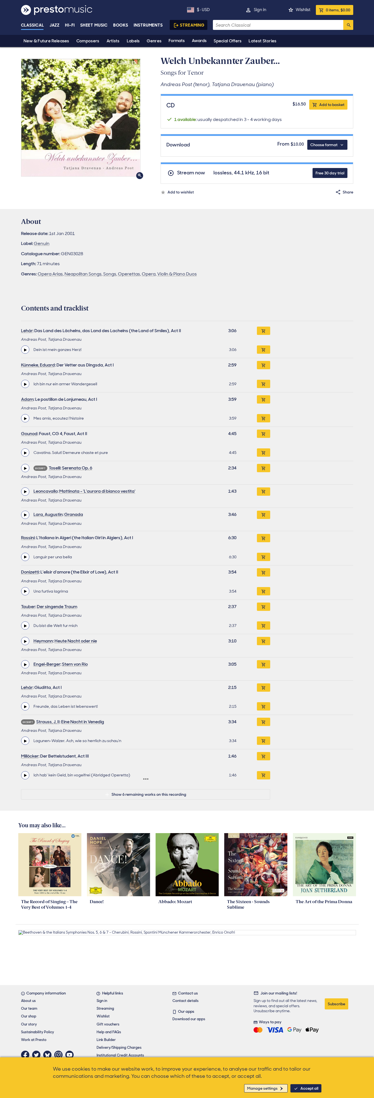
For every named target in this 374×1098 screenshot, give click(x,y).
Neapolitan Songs (83, 274)
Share (348, 192)
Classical (32, 25)
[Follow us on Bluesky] (48, 1055)
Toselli (54, 468)
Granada (73, 514)
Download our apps (188, 1019)
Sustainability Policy (37, 1032)
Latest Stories (262, 41)
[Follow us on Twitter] (37, 1055)
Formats (177, 40)
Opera (149, 274)
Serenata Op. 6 (77, 468)
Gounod (29, 433)
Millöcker (29, 756)
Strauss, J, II (48, 722)
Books (120, 25)
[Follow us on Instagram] (59, 1055)
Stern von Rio (75, 664)
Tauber (28, 606)
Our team (29, 1008)
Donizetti (30, 572)
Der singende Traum (57, 606)
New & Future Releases (46, 41)
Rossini (28, 538)
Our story (29, 1024)
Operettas (129, 274)
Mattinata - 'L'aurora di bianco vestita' (97, 491)
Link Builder (106, 1039)
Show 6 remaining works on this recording (149, 794)
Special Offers (227, 41)
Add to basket (331, 104)
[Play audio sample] (25, 349)
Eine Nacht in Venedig (82, 722)
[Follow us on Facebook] (26, 1055)
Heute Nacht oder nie (76, 641)
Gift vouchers (108, 1024)
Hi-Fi (70, 25)
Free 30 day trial (330, 172)
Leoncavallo (45, 491)
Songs (109, 274)
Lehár (27, 331)
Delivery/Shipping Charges (119, 1047)
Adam (27, 399)
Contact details (185, 1000)
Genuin (42, 243)
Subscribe (336, 1003)
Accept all (309, 1088)
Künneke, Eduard (38, 365)
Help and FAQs (109, 1032)
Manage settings (262, 1088)
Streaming (192, 25)
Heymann (43, 641)
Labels (133, 41)
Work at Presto (34, 1039)
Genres (154, 41)
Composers (87, 41)
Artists (113, 41)
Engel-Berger (46, 664)
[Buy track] (263, 349)
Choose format (323, 144)
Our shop (28, 1016)
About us (28, 1000)
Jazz (55, 25)
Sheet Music (94, 25)
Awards (199, 40)
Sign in (260, 9)
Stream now (191, 173)
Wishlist (303, 9)
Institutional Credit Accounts (120, 1055)
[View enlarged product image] (81, 118)
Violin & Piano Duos (177, 274)
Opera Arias (50, 274)
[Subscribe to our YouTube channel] (70, 1055)
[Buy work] (263, 331)
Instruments (148, 25)
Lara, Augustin (48, 514)
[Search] (348, 25)
